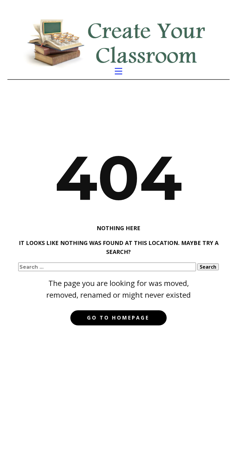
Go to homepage (118, 317)
